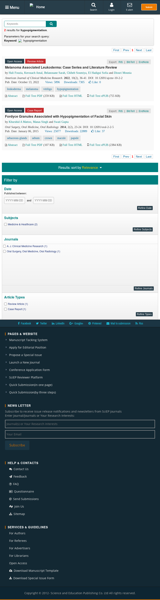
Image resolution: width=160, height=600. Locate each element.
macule (61, 138)
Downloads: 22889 (76, 131)
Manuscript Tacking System (28, 340)
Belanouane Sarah (54, 72)
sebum (36, 138)
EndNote (144, 62)
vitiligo (47, 89)
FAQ (15, 484)
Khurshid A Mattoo (20, 121)
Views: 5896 (52, 82)
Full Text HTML (72, 95)
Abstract (13, 95)
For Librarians (19, 556)
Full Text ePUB (99, 95)
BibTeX (131, 62)
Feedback (20, 476)
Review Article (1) (18, 304)
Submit (149, 7)
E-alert (129, 9)
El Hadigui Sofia (98, 72)
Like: (96, 82)
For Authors (17, 533)
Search (93, 9)
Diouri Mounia (122, 72)
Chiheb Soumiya (76, 72)
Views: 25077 (53, 131)
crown (48, 138)
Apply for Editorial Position (27, 347)
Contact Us (21, 469)
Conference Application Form (29, 370)
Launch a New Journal (24, 362)
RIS (121, 62)
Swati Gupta (61, 121)
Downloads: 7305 (74, 82)
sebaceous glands (17, 138)
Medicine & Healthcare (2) (23, 224)
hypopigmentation (67, 89)
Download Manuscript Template (36, 571)
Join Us (19, 506)
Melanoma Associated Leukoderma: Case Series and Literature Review (61, 67)
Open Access (18, 563)
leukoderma (14, 89)
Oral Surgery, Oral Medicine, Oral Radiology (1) (33, 251)
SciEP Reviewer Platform (26, 377)
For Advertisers (19, 548)
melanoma (32, 89)
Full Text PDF (33, 95)
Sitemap (19, 514)
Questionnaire (23, 491)
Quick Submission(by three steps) (32, 392)
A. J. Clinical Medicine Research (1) (27, 246)
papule (75, 138)
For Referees (18, 541)
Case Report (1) (17, 309)
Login (112, 9)
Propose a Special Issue (25, 355)
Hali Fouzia (15, 72)
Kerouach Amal (33, 72)
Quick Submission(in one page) (30, 385)
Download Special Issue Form (33, 578)
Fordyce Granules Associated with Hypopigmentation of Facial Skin (58, 116)
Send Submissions (25, 499)
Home (40, 7)
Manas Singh (40, 121)
